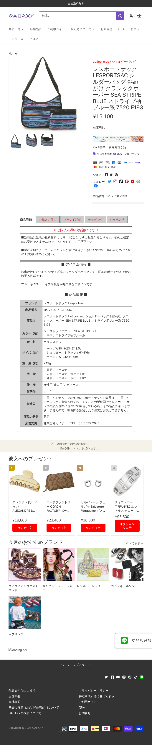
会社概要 (14, 702)
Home (13, 53)
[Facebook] (112, 677)
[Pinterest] (129, 677)
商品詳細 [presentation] (26, 219)
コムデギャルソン (123, 586)
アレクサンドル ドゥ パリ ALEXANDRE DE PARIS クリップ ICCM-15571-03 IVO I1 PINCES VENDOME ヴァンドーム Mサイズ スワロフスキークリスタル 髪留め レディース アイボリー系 (24, 506)
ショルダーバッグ (124, 61)
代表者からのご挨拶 (22, 690)
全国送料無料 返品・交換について (118, 153)
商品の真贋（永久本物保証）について (34, 707)
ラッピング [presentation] (95, 219)
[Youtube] (118, 677)
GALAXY (37, 727)
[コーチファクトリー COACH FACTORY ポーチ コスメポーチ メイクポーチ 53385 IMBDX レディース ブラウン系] (59, 481)
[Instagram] (123, 677)
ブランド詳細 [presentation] (72, 219)
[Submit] (120, 16)
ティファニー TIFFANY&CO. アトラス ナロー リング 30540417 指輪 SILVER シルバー (127, 506)
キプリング (16, 634)
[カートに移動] (139, 16)
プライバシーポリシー (93, 690)
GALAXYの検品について (25, 713)
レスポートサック (89, 586)
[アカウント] (131, 16)
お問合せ (85, 713)
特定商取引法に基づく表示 (96, 696)
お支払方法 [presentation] (117, 219)
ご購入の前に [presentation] (48, 219)
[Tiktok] (135, 677)
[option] (16, 141)
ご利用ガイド (88, 702)
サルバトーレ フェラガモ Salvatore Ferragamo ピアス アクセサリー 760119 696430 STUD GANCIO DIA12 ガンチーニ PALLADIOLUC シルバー (93, 506)
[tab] (26, 220)
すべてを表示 (134, 543)
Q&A (82, 707)
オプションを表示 (127, 525)
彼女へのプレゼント (31, 459)
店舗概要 (14, 696)
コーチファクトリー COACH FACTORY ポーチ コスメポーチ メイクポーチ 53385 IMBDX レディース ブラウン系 (59, 506)
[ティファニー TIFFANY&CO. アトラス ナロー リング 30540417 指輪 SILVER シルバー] (127, 481)
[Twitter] (106, 677)
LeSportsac (101, 61)
